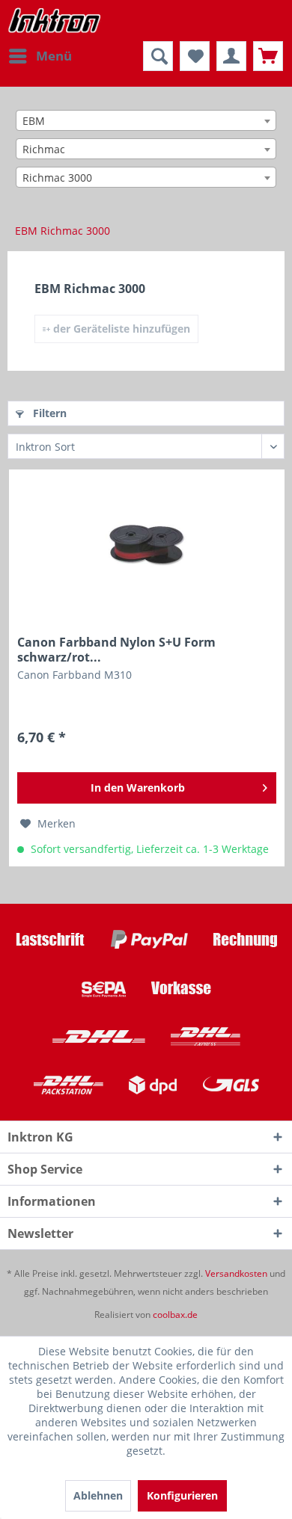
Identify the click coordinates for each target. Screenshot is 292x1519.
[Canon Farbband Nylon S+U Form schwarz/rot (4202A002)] (146, 545)
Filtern (48, 413)
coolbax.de (175, 1314)
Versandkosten (236, 1273)
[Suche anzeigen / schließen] (158, 56)
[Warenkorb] (268, 56)
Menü (54, 55)
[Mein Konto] (231, 56)
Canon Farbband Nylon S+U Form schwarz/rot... (116, 650)
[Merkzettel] (195, 56)
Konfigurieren (182, 1495)
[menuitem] (39, 56)
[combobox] (146, 120)
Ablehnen (98, 1495)
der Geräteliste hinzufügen (120, 328)
